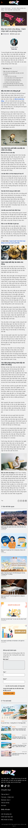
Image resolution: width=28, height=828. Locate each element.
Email (5, 679)
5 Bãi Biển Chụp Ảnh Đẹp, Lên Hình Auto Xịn (19, 754)
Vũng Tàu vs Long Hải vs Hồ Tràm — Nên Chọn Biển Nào (19, 729)
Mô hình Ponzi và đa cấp (10, 76)
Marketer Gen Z (5, 800)
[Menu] (2, 2)
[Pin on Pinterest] (23, 501)
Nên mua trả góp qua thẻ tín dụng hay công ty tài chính (13, 550)
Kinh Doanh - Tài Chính (10, 8)
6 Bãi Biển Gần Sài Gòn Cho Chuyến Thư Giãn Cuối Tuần (19, 737)
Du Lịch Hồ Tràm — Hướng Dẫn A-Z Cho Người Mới (13, 723)
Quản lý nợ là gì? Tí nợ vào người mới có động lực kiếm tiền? (13, 596)
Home (2, 8)
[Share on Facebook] (19, 501)
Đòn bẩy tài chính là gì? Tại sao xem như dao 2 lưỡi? (13, 619)
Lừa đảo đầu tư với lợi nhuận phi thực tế (13, 77)
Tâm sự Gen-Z (5, 794)
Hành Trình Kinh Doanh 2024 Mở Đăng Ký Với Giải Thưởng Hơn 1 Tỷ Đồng (13, 573)
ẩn (10, 68)
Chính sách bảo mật (7, 816)
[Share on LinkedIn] (26, 501)
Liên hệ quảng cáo (6, 814)
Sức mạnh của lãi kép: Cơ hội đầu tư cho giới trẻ (12, 640)
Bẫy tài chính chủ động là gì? (10, 71)
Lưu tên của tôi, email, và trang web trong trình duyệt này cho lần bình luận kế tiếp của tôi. (14, 688)
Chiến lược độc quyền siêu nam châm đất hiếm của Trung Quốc (13, 527)
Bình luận (6, 659)
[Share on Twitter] (21, 501)
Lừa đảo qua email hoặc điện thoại (12, 80)
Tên (4, 672)
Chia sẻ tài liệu (5, 802)
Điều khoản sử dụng (6, 819)
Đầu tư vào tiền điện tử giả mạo (12, 82)
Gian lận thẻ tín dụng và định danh (12, 79)
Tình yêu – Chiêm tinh (7, 797)
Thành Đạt (14, 49)
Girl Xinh (3, 805)
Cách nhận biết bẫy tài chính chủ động (13, 83)
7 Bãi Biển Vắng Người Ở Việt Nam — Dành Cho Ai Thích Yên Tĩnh (19, 746)
